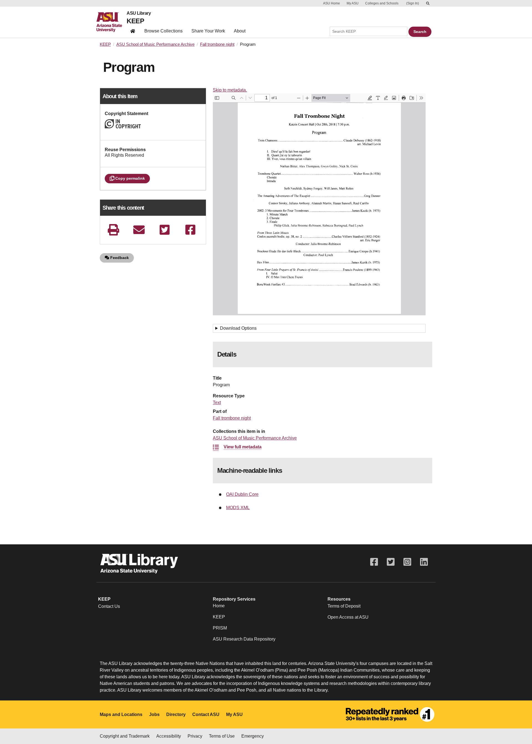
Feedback (119, 257)
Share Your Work (208, 31)
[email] (139, 229)
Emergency (252, 736)
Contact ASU (205, 714)
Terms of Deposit (344, 606)
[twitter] (164, 229)
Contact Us (109, 606)
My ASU (353, 3)
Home (219, 605)
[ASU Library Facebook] (374, 561)
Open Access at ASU (348, 617)
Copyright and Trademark (125, 736)
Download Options (238, 328)
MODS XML (238, 507)
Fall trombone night (217, 44)
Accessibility (168, 736)
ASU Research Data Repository (244, 639)
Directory (176, 714)
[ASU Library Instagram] (407, 561)
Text (217, 402)
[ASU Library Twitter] (390, 561)
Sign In (412, 3)
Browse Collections (163, 31)
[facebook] (190, 229)
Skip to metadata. (230, 90)
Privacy (195, 736)
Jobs (154, 714)
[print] (113, 229)
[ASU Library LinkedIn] (424, 561)
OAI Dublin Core (242, 494)
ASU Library (139, 13)
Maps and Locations (121, 714)
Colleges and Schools (381, 3)
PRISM (220, 628)
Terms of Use (222, 736)
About (239, 31)
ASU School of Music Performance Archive (155, 44)
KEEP (135, 21)
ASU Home (331, 3)
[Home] (111, 22)
